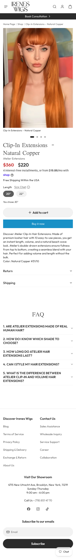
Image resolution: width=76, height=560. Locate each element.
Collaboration (48, 457)
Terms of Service (13, 434)
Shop (20, 24)
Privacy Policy (11, 442)
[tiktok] (47, 509)
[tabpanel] (38, 80)
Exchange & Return (14, 457)
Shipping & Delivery (15, 450)
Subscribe (38, 544)
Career (44, 450)
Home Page (9, 24)
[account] (62, 6)
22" (21, 194)
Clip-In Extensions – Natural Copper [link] (44, 24)
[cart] (70, 6)
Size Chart (20, 187)
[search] (54, 6)
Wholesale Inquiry (51, 434)
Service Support (49, 442)
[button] (38, 328)
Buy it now (38, 223)
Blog (6, 426)
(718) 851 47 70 (43, 500)
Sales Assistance (50, 426)
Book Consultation (36, 16)
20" (8, 194)
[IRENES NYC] (21, 7)
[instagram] (38, 509)
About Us (9, 465)
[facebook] (28, 509)
